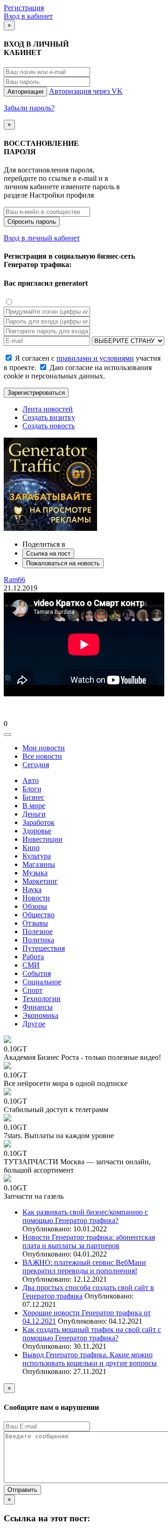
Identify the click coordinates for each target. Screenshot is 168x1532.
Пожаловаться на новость (63, 563)
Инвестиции (42, 839)
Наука (32, 889)
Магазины (38, 864)
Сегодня (35, 765)
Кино (31, 848)
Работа (33, 957)
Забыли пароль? (29, 108)
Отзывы (35, 923)
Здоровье (36, 831)
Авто (30, 780)
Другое (33, 1024)
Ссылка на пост (48, 553)
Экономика (40, 1015)
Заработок (38, 822)
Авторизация (25, 91)
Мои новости (43, 748)
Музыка (35, 873)
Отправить (22, 1489)
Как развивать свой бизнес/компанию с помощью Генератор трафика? (85, 1216)
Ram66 (14, 580)
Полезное (37, 931)
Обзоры (34, 906)
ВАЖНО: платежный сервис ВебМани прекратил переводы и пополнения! (84, 1266)
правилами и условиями (95, 358)
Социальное (41, 982)
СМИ (31, 965)
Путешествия (43, 948)
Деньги (34, 814)
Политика (38, 940)
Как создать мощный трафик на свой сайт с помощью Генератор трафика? (91, 1334)
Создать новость (48, 426)
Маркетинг (40, 881)
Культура (36, 856)
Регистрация (24, 8)
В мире (33, 806)
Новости (36, 898)
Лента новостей (47, 409)
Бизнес (33, 797)
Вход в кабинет (28, 16)
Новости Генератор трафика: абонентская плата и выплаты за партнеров (88, 1241)
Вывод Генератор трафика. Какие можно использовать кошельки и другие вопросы (89, 1359)
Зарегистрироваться (36, 392)
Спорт (32, 990)
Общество (38, 915)
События (36, 973)
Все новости (42, 756)
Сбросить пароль (31, 221)
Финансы (37, 1007)
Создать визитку (48, 417)
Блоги (32, 789)
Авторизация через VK (86, 91)
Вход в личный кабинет (42, 238)
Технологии (41, 999)
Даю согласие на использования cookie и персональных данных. (78, 372)
